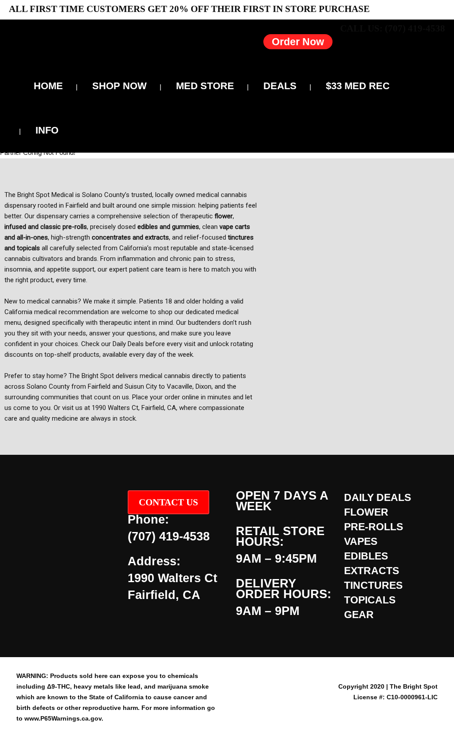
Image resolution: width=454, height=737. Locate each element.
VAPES (360, 541)
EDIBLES (366, 556)
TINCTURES (373, 585)
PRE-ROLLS (373, 526)
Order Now (298, 41)
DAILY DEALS (377, 497)
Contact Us (168, 502)
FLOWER (366, 512)
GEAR (359, 614)
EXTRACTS (371, 570)
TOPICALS (369, 600)
